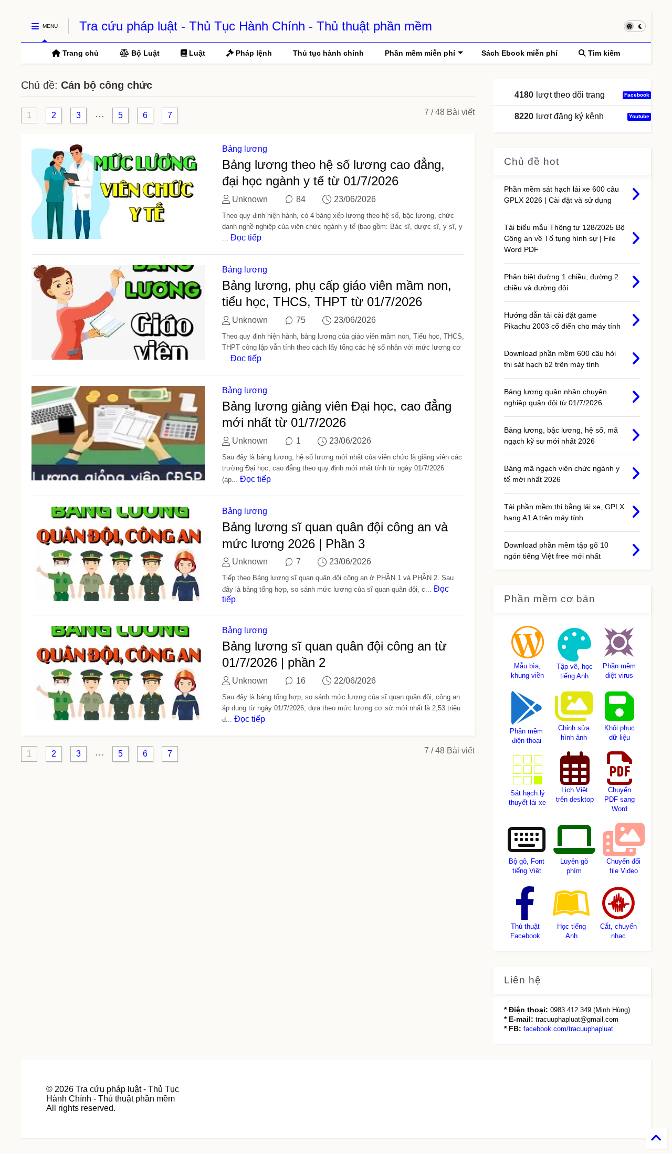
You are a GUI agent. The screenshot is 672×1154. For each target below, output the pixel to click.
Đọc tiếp (245, 237)
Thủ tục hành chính (328, 53)
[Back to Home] (656, 1138)
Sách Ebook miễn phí (519, 53)
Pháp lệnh (253, 53)
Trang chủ (79, 53)
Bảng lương (244, 148)
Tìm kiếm (603, 53)
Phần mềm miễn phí (420, 53)
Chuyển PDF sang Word (619, 799)
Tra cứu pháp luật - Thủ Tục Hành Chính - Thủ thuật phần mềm (255, 26)
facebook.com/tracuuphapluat (568, 1029)
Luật (196, 53)
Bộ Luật (144, 53)
